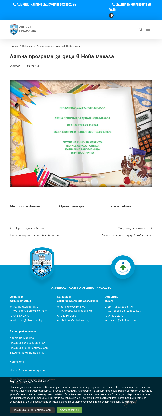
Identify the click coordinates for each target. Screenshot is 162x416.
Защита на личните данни (27, 352)
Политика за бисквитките (27, 343)
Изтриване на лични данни (27, 370)
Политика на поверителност (29, 347)
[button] (111, 15)
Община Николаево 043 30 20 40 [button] (130, 7)
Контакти (17, 361)
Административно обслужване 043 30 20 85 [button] (46, 5)
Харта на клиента (22, 338)
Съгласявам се (69, 410)
